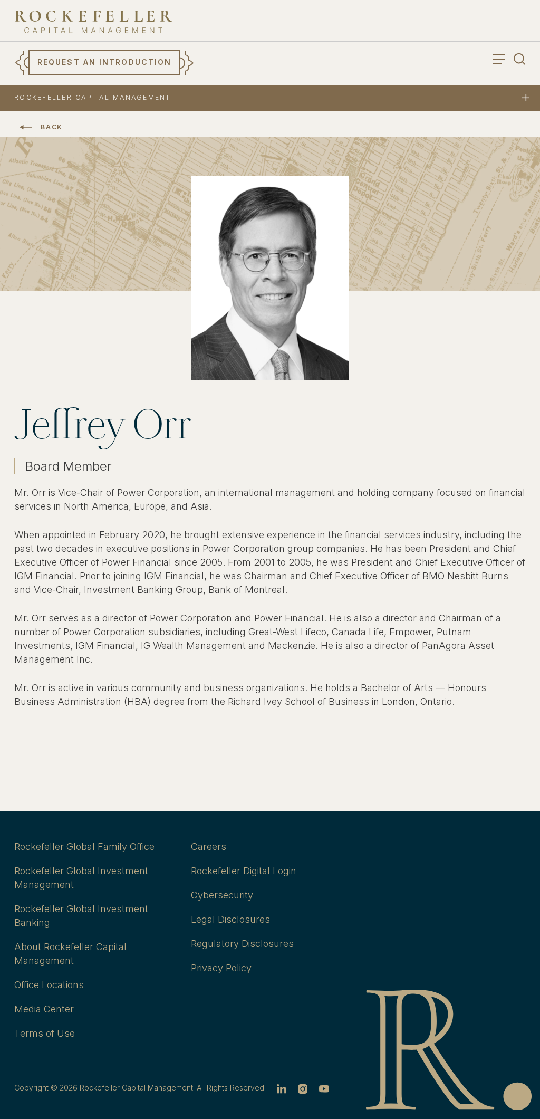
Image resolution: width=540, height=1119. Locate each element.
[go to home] (93, 22)
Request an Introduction (104, 62)
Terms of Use (44, 1033)
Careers (208, 846)
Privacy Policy (221, 967)
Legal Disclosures (230, 919)
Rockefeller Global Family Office (84, 846)
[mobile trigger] (525, 98)
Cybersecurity (222, 895)
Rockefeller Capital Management (92, 97)
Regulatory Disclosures (242, 943)
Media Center (44, 1009)
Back (52, 127)
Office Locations (49, 984)
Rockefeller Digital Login (243, 870)
